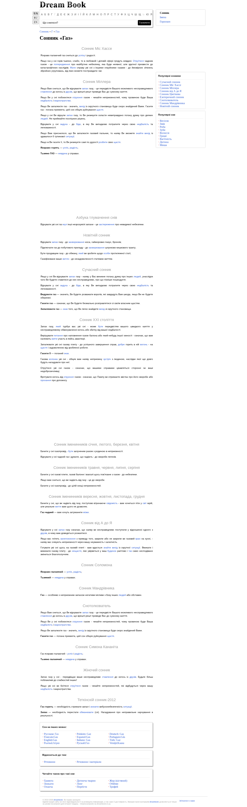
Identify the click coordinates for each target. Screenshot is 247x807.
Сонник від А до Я (96, 523)
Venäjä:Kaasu (117, 743)
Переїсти (82, 786)
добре (121, 344)
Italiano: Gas (83, 740)
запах (85, 88)
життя (58, 506)
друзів (69, 91)
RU (36, 17)
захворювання (76, 242)
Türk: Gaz (115, 740)
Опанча (48, 786)
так (130, 551)
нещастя (76, 551)
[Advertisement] (96, 185)
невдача (62, 153)
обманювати (86, 712)
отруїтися (75, 685)
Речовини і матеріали (89, 761)
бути (100, 326)
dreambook (58, 800)
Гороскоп (165, 21)
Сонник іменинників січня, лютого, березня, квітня (96, 444)
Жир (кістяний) (118, 780)
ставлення (46, 91)
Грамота (48, 780)
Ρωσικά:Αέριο (51, 743)
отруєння (77, 97)
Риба (162, 126)
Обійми (114, 783)
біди (78, 124)
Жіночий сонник (96, 670)
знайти (139, 133)
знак (65, 309)
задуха (64, 124)
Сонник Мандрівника (96, 588)
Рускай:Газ (83, 743)
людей (44, 118)
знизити (94, 706)
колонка (53, 359)
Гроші (163, 136)
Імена (163, 17)
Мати (73, 67)
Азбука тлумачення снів (96, 217)
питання (58, 335)
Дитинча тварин (86, 780)
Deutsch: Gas (117, 734)
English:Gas (50, 740)
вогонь (143, 344)
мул (65, 224)
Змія (162, 123)
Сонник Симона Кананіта (96, 647)
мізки (86, 512)
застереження (106, 224)
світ (145, 503)
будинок (111, 551)
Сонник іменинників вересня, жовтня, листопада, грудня (97, 496)
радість (74, 147)
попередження (62, 64)
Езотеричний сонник (172, 97)
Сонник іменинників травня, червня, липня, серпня (96, 467)
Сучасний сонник (96, 270)
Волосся (164, 133)
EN (35, 22)
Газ (57, 31)
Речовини (49, 761)
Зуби (162, 129)
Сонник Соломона (96, 565)
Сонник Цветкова (170, 94)
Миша (163, 145)
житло (66, 258)
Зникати (49, 783)
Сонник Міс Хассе (96, 48)
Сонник (44, 31)
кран (137, 538)
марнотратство (62, 100)
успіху (81, 55)
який (81, 253)
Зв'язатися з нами (187, 801)
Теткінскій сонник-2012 (96, 700)
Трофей (114, 786)
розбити (103, 142)
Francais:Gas (51, 737)
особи (107, 253)
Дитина (164, 142)
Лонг (80, 783)
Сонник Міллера (97, 82)
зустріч (107, 359)
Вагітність (166, 139)
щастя (99, 109)
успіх (65, 147)
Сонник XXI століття (96, 320)
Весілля (164, 120)
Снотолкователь (97, 606)
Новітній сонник (96, 235)
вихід (82, 106)
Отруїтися (138, 61)
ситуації (70, 136)
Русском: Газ (51, 734)
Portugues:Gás (117, 737)
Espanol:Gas (83, 737)
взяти (54, 338)
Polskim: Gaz (84, 734)
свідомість (111, 503)
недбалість (46, 100)
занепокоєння (68, 538)
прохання (45, 380)
